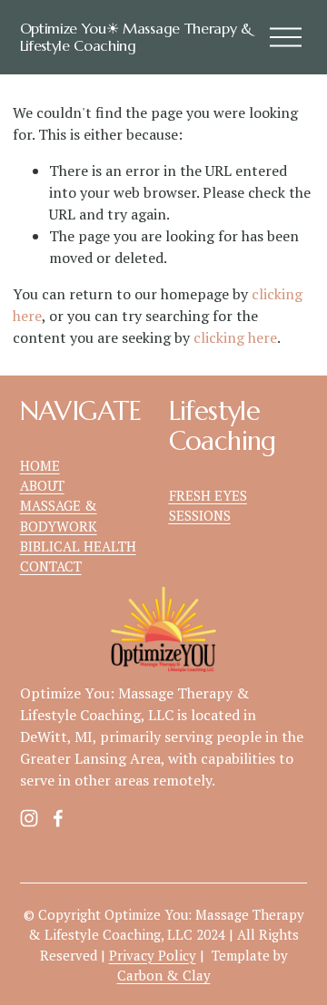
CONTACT (51, 566)
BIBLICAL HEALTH (78, 546)
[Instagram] (29, 818)
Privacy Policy (152, 955)
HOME (40, 465)
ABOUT (42, 485)
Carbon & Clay (164, 975)
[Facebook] (58, 818)
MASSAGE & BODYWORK (58, 515)
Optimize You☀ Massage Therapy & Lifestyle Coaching (136, 36)
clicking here (235, 337)
